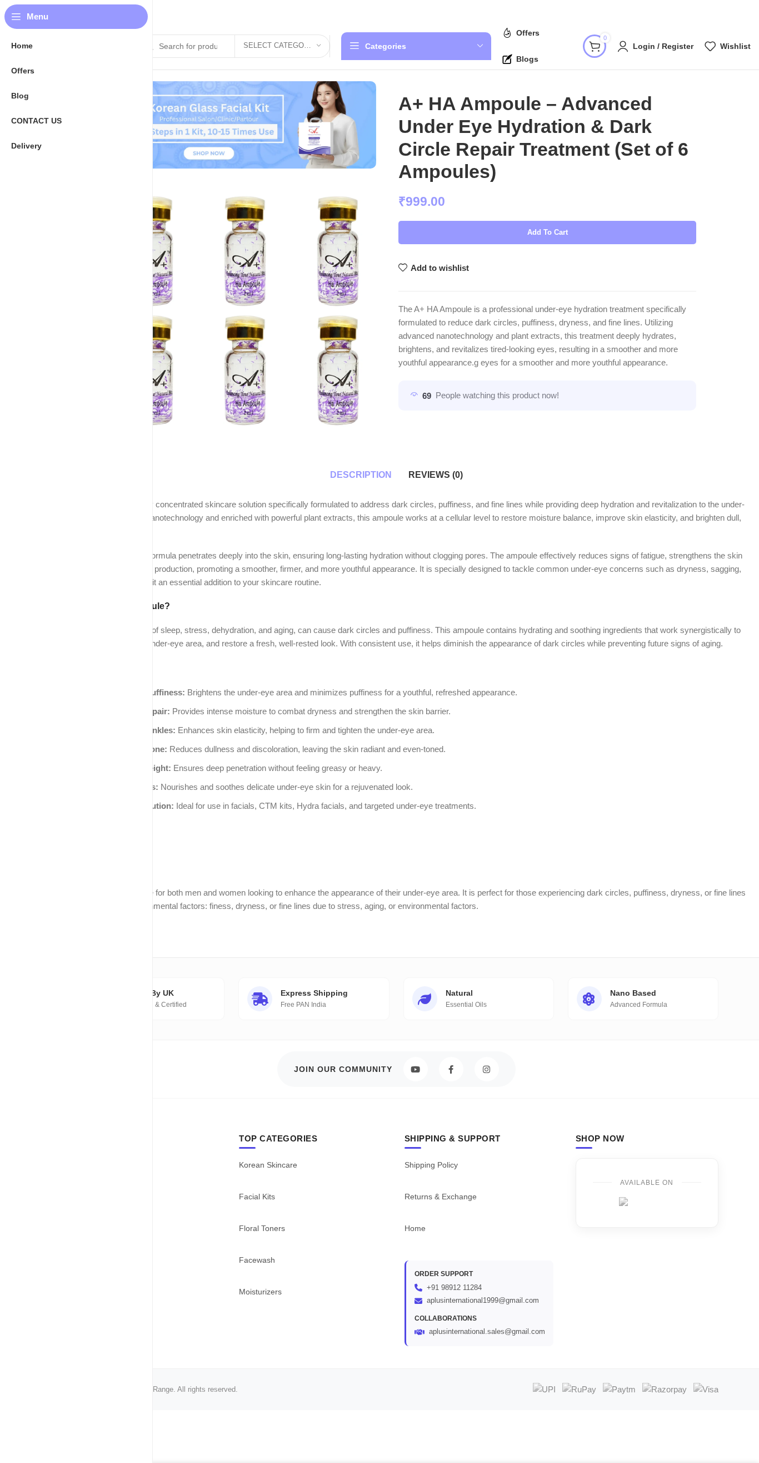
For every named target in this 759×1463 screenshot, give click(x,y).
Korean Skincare (268, 1164)
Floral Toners (262, 1228)
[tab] (361, 475)
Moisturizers (260, 1291)
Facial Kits (257, 1196)
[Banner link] (209, 125)
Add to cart (547, 232)
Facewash (257, 1260)
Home (415, 1228)
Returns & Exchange (441, 1196)
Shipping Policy (431, 1164)
